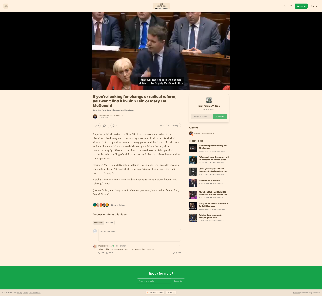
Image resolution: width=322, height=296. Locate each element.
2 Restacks (121, 205)
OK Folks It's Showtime (209, 180)
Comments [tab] (98, 222)
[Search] (285, 6)
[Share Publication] (291, 6)
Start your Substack (156, 293)
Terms (25, 293)
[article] (209, 148)
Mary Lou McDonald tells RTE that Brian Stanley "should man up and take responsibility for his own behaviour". (213, 193)
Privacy (19, 293)
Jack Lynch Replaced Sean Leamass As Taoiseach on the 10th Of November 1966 (213, 170)
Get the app (171, 293)
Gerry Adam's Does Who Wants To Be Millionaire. (213, 204)
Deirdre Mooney (105, 245)
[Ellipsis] (179, 246)
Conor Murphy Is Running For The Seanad (213, 146)
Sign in (314, 6)
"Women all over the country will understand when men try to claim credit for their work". (214, 158)
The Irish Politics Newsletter (111, 115)
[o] (193, 148)
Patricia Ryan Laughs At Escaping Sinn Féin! (210, 216)
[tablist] (104, 222)
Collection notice (35, 293)
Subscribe (301, 6)
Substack (296, 293)
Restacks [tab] (109, 222)
